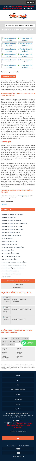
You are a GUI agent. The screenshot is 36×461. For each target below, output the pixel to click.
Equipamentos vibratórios (9, 259)
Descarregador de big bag (9, 241)
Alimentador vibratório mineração (12, 229)
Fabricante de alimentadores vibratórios (14, 262)
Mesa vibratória (6, 277)
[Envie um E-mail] (18, 438)
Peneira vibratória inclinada (19, 300)
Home (18, 375)
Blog (18, 385)
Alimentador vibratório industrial (12, 226)
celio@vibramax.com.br (18, 431)
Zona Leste (13, 341)
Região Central (6, 338)
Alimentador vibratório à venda (11, 220)
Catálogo (18, 394)
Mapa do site (18, 409)
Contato (18, 404)
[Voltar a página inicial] (18, 15)
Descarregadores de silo (9, 244)
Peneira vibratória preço (21, 309)
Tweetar (4, 204)
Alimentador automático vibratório (12, 214)
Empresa (18, 380)
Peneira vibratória (19, 319)
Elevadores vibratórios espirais (11, 256)
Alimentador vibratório (9, 217)
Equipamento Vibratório (18, 389)
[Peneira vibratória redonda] (9, 39)
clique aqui (24, 196)
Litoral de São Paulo (7, 345)
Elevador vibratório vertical (10, 253)
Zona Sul (4, 341)
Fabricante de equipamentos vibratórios (14, 265)
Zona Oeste (24, 338)
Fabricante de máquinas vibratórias (12, 268)
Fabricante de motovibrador (10, 271)
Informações (6, 209)
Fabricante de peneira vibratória (11, 274)
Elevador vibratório (8, 250)
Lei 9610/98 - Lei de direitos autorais (9, 368)
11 (18, 7)
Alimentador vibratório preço (11, 232)
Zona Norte (16, 338)
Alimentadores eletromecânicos (11, 235)
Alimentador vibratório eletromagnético (14, 223)
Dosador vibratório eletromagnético (13, 247)
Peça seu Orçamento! (8, 76)
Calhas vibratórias (7, 238)
